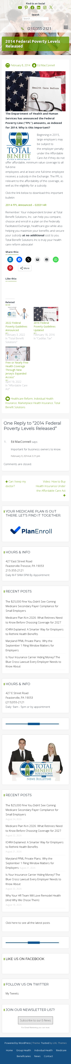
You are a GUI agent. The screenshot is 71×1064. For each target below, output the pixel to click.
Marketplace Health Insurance (35, 403)
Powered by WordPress (18, 1043)
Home (9, 1050)
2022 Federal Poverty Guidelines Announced (16, 326)
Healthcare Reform (22, 398)
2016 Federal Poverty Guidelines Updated (45, 326)
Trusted (45, 1043)
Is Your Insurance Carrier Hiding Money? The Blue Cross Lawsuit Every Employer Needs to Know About (33, 661)
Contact (48, 1056)
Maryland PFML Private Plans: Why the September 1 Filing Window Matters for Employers (30, 645)
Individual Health (43, 1050)
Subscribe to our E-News (35, 1020)
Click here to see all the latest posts (28, 923)
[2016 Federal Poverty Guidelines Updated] (46, 314)
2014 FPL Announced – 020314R (25, 205)
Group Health (23, 1050)
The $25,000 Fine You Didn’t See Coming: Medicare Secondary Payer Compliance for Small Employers (32, 606)
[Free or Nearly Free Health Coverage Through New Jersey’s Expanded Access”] (17, 354)
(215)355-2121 (39, 28)
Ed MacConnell (46, 65)
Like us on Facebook (25, 959)
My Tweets (12, 993)
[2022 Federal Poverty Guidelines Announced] (17, 314)
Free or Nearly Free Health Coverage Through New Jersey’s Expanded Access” (16, 370)
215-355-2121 (15, 570)
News (37, 1056)
